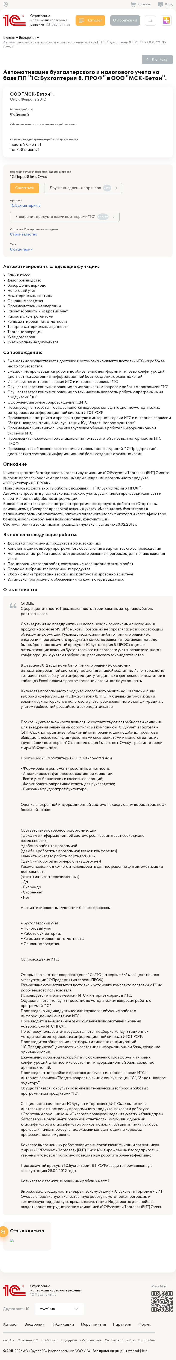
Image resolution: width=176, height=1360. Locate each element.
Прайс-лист (49, 1340)
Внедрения (27, 38)
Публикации (63, 1324)
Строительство (23, 234)
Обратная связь (91, 1340)
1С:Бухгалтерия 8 (25, 205)
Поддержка (69, 1340)
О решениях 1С (28, 1340)
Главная (9, 38)
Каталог (10, 1324)
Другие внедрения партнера (80, 188)
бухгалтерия (21, 249)
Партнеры (122, 1324)
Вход (169, 4)
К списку (160, 59)
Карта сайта (146, 1340)
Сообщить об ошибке (119, 1340)
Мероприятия (93, 1324)
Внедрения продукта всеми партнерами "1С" (61, 217)
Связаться (24, 188)
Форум (144, 1324)
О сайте (8, 1340)
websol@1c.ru (138, 1351)
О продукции (125, 20)
